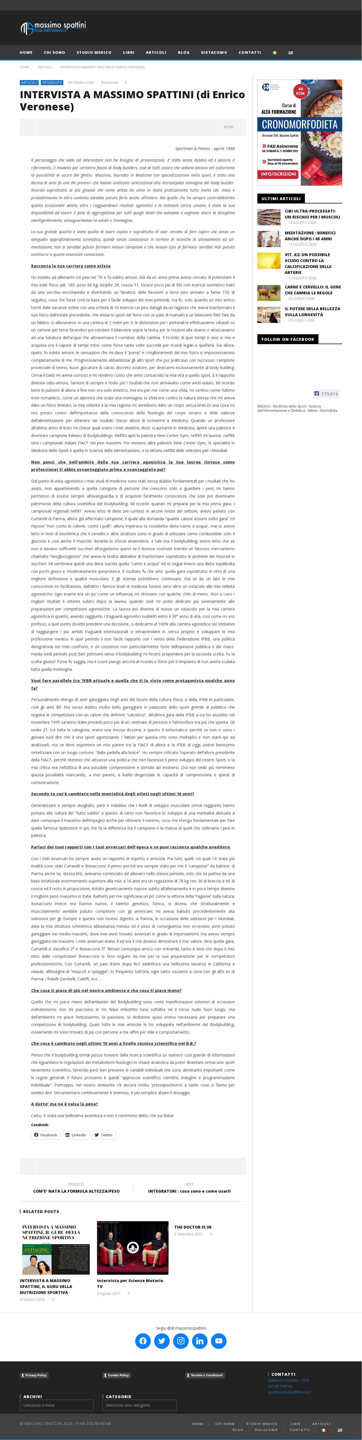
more (229, 127)
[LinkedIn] (326, 5)
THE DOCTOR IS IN (193, 1227)
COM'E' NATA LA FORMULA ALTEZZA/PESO (76, 1189)
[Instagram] (337, 5)
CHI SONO (54, 52)
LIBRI (129, 52)
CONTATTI (250, 52)
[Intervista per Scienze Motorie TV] (133, 1248)
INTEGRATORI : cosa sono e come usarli (189, 1189)
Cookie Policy (118, 1375)
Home (24, 67)
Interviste (52, 82)
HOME (26, 52)
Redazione (109, 82)
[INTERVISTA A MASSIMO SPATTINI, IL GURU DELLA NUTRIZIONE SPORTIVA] (55, 1248)
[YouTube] (305, 5)
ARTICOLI (156, 52)
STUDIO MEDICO (94, 52)
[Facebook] (295, 5)
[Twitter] (316, 5)
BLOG (184, 52)
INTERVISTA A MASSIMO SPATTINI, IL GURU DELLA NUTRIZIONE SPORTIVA (46, 1286)
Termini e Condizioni (207, 1375)
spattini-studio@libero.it (289, 1392)
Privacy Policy (35, 1375)
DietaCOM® (214, 52)
